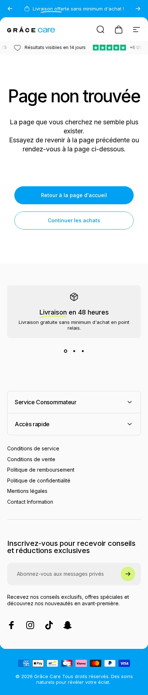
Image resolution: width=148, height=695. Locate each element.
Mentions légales (27, 491)
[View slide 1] (65, 351)
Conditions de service (33, 448)
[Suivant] (138, 8)
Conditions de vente (31, 459)
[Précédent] (10, 8)
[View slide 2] (74, 351)
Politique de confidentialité (38, 480)
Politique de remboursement (40, 470)
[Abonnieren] (128, 574)
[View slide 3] (82, 351)
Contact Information (30, 502)
